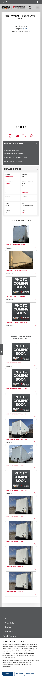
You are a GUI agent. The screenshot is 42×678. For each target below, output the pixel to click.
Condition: (24, 174)
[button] (37, 1)
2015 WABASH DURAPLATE (15, 465)
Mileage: (8, 196)
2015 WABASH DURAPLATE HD (16, 490)
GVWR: (7, 190)
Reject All (19, 674)
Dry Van (24, 29)
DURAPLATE (25, 192)
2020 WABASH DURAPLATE (15, 296)
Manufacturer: (9, 181)
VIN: (23, 203)
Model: (24, 190)
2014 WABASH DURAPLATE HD (16, 439)
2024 (23, 212)
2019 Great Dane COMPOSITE (16, 270)
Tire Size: (24, 196)
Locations (8, 615)
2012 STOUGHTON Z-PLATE (15, 245)
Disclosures (9, 631)
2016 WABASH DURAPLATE (15, 516)
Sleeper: (8, 203)
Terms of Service (11, 619)
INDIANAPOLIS (9, 176)
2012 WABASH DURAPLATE (15, 363)
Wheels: (8, 210)
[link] (11, 136)
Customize (30, 674)
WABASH (8, 183)
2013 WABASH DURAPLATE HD (16, 389)
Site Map (8, 627)
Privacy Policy (10, 623)
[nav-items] (3, 2)
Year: (23, 210)
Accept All (7, 674)
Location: (8, 174)
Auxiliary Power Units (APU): (27, 182)
